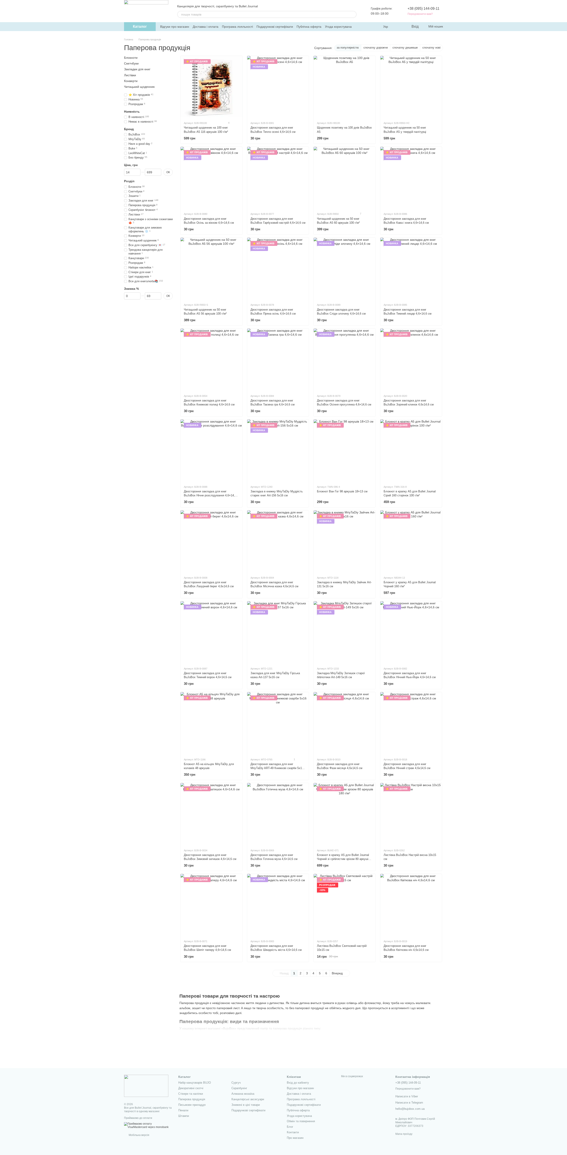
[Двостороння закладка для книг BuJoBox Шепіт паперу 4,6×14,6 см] (211, 905)
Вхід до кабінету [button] (298, 1082)
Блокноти (131, 57)
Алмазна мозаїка (242, 1093)
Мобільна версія (138, 1135)
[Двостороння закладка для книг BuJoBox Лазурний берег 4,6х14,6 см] (211, 541)
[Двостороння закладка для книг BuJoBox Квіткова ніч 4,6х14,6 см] (411, 905)
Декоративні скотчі (190, 1088)
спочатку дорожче (375, 47)
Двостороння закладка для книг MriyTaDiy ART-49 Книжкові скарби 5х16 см (276, 768)
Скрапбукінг (239, 1088)
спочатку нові (431, 47)
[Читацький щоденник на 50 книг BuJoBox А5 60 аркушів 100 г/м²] (344, 178)
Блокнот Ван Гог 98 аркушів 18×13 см (342, 491)
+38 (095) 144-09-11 (423, 8)
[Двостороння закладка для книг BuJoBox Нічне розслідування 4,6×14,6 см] (211, 450)
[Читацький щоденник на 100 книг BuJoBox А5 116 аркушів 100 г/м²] (211, 87)
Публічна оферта (309, 26)
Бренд (129, 129)
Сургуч (236, 1082)
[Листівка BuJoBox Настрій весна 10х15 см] (411, 814)
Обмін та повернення (301, 1121)
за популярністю (348, 47)
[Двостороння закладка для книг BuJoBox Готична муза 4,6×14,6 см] (278, 814)
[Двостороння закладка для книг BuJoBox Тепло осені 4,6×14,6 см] (278, 87)
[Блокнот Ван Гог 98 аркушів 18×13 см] (344, 450)
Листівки (130, 75)
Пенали (183, 1110)
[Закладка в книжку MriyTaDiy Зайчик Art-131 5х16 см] (344, 541)
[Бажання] (398, 26)
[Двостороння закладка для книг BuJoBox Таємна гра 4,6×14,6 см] (278, 359)
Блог (290, 1126)
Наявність (132, 111)
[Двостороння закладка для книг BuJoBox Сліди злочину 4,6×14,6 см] (344, 269)
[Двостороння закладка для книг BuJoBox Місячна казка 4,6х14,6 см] (278, 541)
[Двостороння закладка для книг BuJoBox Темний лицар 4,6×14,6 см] (411, 269)
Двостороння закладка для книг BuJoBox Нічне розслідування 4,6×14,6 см (210, 495)
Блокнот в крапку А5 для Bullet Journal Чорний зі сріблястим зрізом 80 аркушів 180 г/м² (343, 859)
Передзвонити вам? (420, 14)
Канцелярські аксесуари (247, 1099)
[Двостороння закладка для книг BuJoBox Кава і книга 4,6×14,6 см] (411, 178)
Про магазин (295, 1137)
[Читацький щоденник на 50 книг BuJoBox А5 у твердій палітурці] (411, 87)
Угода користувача (338, 26)
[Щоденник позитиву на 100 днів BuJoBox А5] (344, 87)
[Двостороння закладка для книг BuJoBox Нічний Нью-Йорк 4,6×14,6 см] (411, 632)
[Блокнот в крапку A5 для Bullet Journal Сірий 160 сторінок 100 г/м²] (411, 450)
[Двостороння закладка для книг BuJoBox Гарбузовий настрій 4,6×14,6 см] (278, 178)
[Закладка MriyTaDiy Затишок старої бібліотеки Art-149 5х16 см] (344, 632)
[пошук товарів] (353, 14)
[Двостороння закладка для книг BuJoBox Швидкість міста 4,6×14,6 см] (278, 905)
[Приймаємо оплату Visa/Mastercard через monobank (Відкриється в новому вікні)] (148, 1125)
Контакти (293, 1132)
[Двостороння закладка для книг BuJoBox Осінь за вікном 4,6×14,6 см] (211, 178)
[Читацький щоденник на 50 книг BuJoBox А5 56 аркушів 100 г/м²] (211, 269)
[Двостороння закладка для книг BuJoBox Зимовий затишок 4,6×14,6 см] (211, 814)
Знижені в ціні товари (245, 1104)
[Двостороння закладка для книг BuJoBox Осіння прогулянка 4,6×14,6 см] (344, 359)
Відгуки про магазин (174, 26)
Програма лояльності (237, 26)
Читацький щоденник (139, 86)
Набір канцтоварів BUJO (194, 1082)
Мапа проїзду (403, 1133)
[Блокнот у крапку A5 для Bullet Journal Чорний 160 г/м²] (411, 541)
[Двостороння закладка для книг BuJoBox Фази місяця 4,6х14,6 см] (344, 723)
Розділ (129, 181)
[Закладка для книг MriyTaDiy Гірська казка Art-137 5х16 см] (278, 632)
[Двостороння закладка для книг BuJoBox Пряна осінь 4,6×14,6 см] (278, 269)
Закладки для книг (137, 69)
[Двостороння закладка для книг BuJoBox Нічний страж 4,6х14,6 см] (411, 723)
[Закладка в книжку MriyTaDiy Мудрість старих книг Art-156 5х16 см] (278, 450)
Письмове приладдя (192, 1104)
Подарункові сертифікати (274, 26)
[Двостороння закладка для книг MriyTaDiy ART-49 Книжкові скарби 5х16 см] (278, 723)
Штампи (183, 1116)
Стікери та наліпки (190, 1093)
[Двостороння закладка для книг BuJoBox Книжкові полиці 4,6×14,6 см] (211, 359)
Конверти (131, 81)
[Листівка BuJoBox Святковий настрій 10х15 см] (344, 905)
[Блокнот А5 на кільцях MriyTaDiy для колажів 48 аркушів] (211, 723)
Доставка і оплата (205, 26)
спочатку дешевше (405, 47)
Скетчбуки (131, 63)
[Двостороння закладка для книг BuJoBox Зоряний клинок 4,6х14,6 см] (411, 359)
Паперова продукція (191, 1099)
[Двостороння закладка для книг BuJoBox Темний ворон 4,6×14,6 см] (211, 632)
